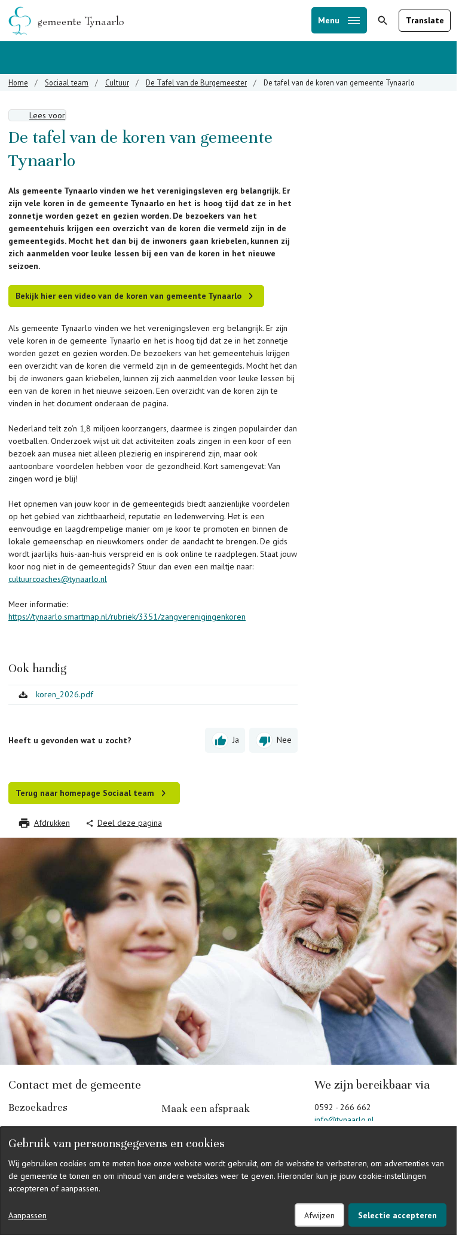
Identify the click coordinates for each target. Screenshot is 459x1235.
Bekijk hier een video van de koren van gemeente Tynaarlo (128, 295)
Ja (235, 739)
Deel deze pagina (129, 822)
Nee (284, 739)
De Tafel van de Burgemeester (196, 82)
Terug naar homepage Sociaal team (85, 792)
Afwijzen (319, 1215)
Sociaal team (66, 82)
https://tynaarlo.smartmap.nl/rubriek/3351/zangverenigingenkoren (127, 616)
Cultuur (117, 82)
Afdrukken (52, 822)
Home (18, 82)
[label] (37, 115)
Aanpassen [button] (27, 1215)
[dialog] (229, 1181)
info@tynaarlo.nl (344, 1119)
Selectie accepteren (397, 1215)
